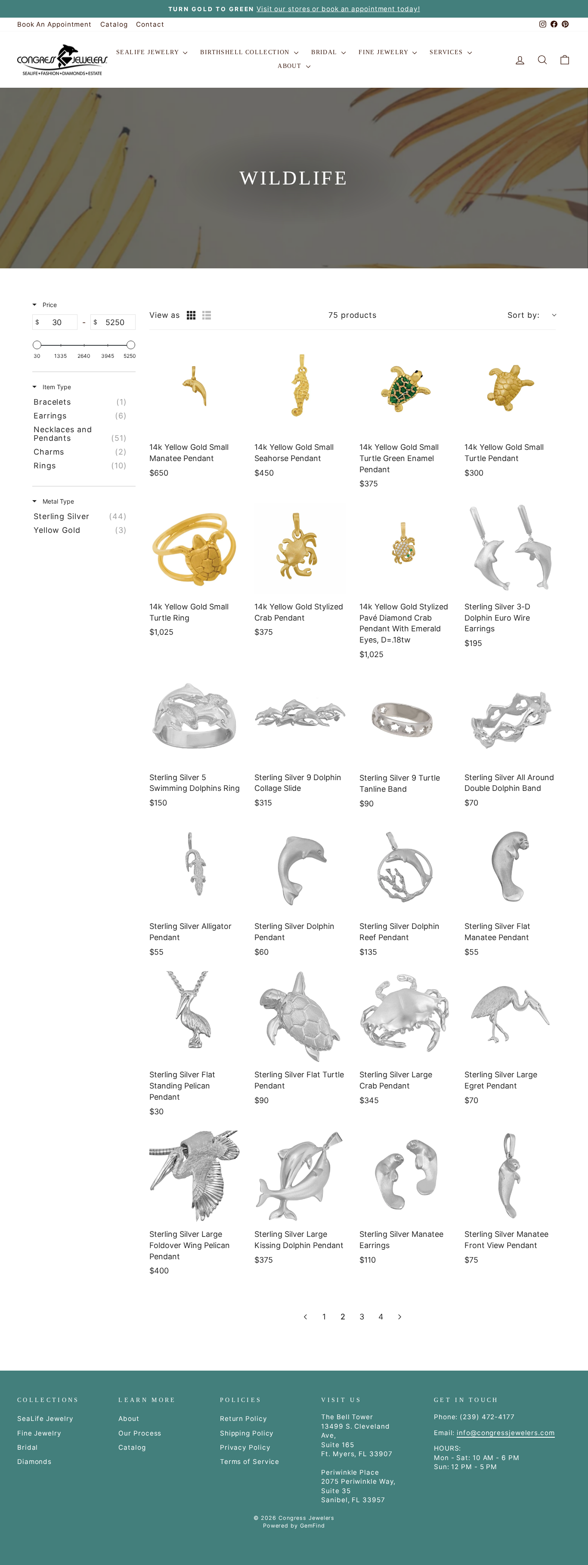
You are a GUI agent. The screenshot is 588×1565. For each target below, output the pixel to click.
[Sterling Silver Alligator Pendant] (195, 868)
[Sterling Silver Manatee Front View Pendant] (510, 1176)
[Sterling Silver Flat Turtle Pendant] (300, 1016)
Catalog (113, 24)
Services (447, 52)
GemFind (312, 1525)
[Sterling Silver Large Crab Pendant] (405, 1016)
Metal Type (57, 501)
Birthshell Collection (246, 52)
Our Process (139, 1433)
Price (49, 304)
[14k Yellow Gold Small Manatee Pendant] (195, 389)
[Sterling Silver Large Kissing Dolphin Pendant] (300, 1176)
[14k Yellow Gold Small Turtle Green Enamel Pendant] (405, 389)
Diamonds (34, 1461)
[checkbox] (82, 402)
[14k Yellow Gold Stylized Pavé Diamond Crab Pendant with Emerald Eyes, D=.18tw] (405, 548)
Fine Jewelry (384, 52)
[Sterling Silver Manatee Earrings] (405, 1176)
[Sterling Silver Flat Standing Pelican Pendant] (195, 1016)
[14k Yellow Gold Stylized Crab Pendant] (300, 548)
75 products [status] (352, 315)
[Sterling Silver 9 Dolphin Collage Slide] (300, 719)
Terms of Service (249, 1461)
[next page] (400, 1316)
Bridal (325, 52)
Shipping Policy (247, 1433)
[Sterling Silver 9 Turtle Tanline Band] (405, 720)
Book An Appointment (54, 24)
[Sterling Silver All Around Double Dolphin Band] (510, 719)
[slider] (37, 345)
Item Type (56, 386)
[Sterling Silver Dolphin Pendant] (300, 868)
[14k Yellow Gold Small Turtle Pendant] (510, 389)
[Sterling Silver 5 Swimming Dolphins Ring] (195, 719)
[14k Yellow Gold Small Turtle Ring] (195, 548)
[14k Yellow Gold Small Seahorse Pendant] (300, 389)
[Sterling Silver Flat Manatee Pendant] (510, 868)
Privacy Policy (245, 1447)
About (290, 66)
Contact (150, 24)
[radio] (191, 315)
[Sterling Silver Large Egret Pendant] (510, 1016)
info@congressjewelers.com (506, 1433)
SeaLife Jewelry (148, 52)
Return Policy (243, 1418)
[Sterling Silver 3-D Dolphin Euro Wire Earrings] (510, 548)
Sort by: (524, 315)
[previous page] (305, 1316)
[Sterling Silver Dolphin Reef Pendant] (405, 868)
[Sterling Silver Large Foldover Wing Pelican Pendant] (195, 1176)
